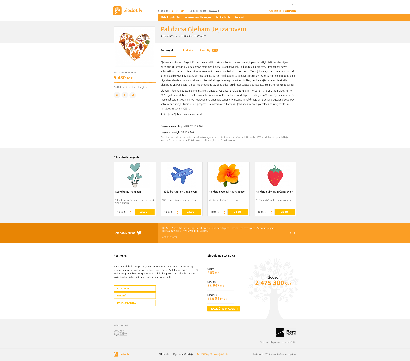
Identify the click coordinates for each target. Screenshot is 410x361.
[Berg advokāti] (286, 332)
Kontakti (123, 288)
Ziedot (144, 212)
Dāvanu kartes (126, 303)
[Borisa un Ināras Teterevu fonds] (195, 332)
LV (292, 4)
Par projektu (168, 50)
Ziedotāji (208, 50)
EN (295, 4)
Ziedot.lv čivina (125, 232)
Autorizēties (275, 11)
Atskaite (188, 50)
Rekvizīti (122, 295)
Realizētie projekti (224, 308)
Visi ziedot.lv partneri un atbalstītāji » (278, 342)
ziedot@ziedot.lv (220, 354)
